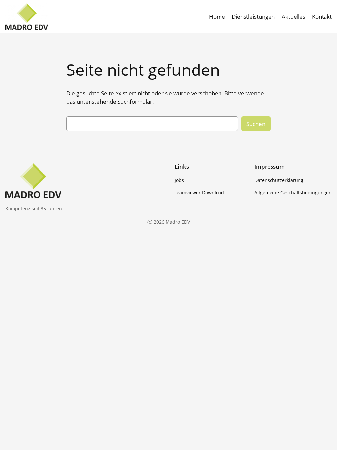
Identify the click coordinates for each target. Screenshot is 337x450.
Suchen (255, 123)
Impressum (269, 166)
